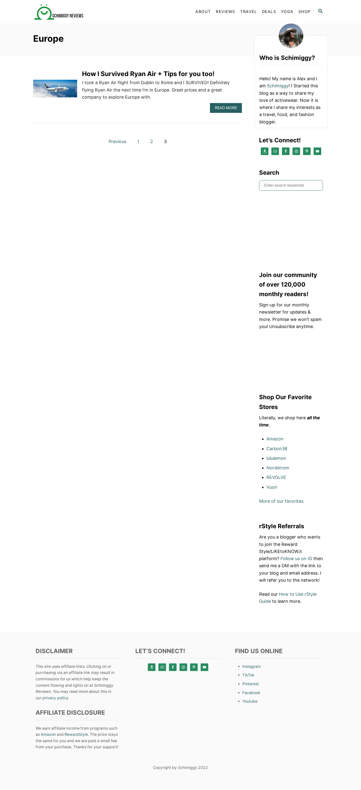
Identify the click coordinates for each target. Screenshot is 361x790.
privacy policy (55, 698)
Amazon (275, 438)
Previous (117, 141)
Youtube (249, 701)
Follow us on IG (296, 558)
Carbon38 (276, 448)
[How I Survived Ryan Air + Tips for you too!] (55, 91)
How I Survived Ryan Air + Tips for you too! (148, 74)
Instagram (251, 666)
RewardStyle (76, 734)
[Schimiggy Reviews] (77, 11)
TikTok (248, 675)
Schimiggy (278, 85)
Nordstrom (277, 467)
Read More (227, 109)
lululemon (276, 458)
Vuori (271, 487)
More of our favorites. (282, 501)
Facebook (251, 692)
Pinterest (250, 684)
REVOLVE (276, 477)
